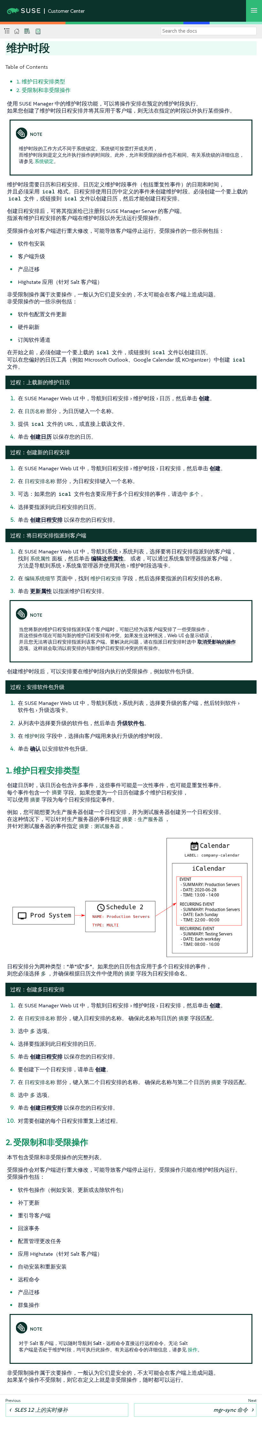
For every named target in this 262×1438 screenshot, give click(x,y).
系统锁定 (44, 161)
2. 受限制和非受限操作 (43, 90)
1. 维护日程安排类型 (40, 81)
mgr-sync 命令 (230, 1409)
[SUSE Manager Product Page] (27, 31)
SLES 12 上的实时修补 (41, 1409)
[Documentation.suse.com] (16, 31)
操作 (192, 1350)
